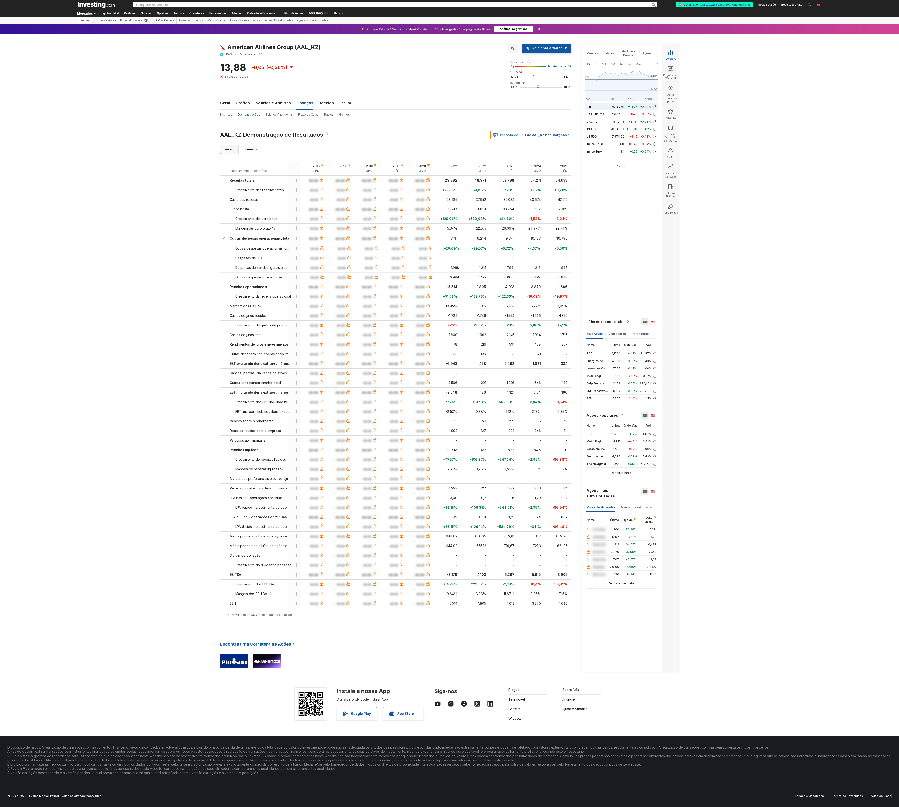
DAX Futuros (595, 114)
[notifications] (809, 4)
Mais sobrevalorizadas (637, 507)
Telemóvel (516, 699)
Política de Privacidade (847, 796)
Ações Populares (602, 415)
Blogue (514, 690)
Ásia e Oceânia (239, 20)
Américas (184, 20)
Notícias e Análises (273, 103)
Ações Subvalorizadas (278, 20)
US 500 (591, 136)
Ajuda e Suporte (574, 709)
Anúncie (568, 699)
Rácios (329, 114)
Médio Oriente (217, 20)
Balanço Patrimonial (279, 114)
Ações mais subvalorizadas (600, 493)
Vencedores (617, 334)
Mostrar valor (557, 66)
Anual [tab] (229, 149)
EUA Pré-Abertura (163, 20)
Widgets (514, 718)
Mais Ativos (594, 334)
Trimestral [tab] (250, 149)
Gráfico (243, 103)
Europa (199, 20)
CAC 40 (591, 121)
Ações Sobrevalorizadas (312, 20)
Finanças (226, 114)
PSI (588, 106)
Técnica (326, 103)
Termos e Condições (809, 796)
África (256, 20)
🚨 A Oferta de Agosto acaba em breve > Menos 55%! (714, 4)
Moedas (592, 53)
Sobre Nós (570, 690)
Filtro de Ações (294, 13)
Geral (225, 103)
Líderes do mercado (604, 321)
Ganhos (344, 114)
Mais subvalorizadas (600, 507)
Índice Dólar (594, 144)
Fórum (345, 103)
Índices (609, 53)
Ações (85, 20)
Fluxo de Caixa (308, 114)
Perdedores (640, 334)
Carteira (514, 709)
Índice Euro (594, 151)
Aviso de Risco (881, 796)
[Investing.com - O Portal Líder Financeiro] (96, 4)
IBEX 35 (591, 129)
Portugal (125, 20)
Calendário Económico (262, 13)
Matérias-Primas (628, 53)
